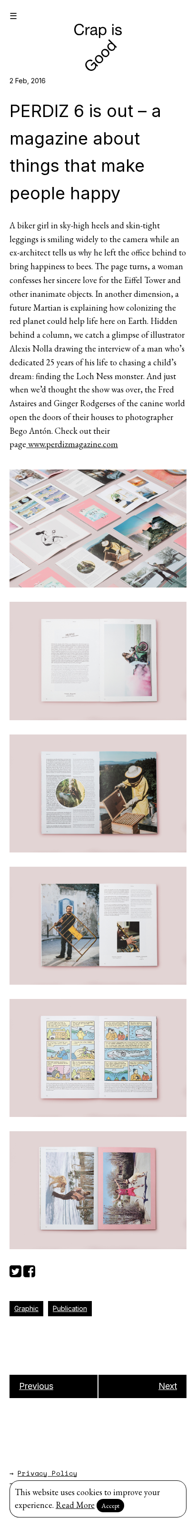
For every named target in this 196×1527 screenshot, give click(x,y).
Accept (110, 1505)
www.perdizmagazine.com (72, 444)
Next (167, 1386)
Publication (70, 1308)
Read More (75, 1504)
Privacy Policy (48, 1473)
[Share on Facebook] (29, 1269)
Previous (36, 1386)
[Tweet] (15, 1269)
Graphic (26, 1308)
